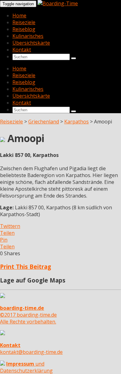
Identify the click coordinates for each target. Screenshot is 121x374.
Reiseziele (23, 22)
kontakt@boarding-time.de (31, 348)
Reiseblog (23, 29)
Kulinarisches (27, 36)
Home (19, 15)
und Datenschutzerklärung (26, 367)
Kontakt (21, 49)
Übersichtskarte (31, 42)
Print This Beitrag (25, 266)
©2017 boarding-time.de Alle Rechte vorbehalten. (28, 315)
